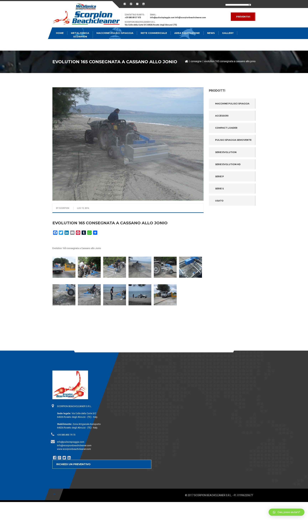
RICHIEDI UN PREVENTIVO (73, 464)
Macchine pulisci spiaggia (232, 103)
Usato (219, 200)
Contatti (63, 44)
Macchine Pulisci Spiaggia (114, 33)
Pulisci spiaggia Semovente (233, 140)
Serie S (219, 188)
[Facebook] (54, 457)
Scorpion (64, 208)
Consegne (196, 61)
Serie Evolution (226, 152)
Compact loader (226, 127)
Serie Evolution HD (228, 164)
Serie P (219, 176)
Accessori (222, 115)
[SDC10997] (64, 267)
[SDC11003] (165, 294)
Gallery (227, 33)
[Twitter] (64, 457)
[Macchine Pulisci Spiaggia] (86, 14)
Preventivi (243, 16)
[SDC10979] (165, 267)
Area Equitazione (187, 33)
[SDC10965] (89, 294)
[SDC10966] (64, 294)
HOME (60, 33)
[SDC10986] (114, 267)
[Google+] (59, 457)
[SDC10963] (114, 294)
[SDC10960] (140, 294)
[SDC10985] (140, 267)
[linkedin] (68, 457)
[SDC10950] (89, 267)
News (211, 33)
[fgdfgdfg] (52, 405)
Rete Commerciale (154, 33)
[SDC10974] (190, 267)
